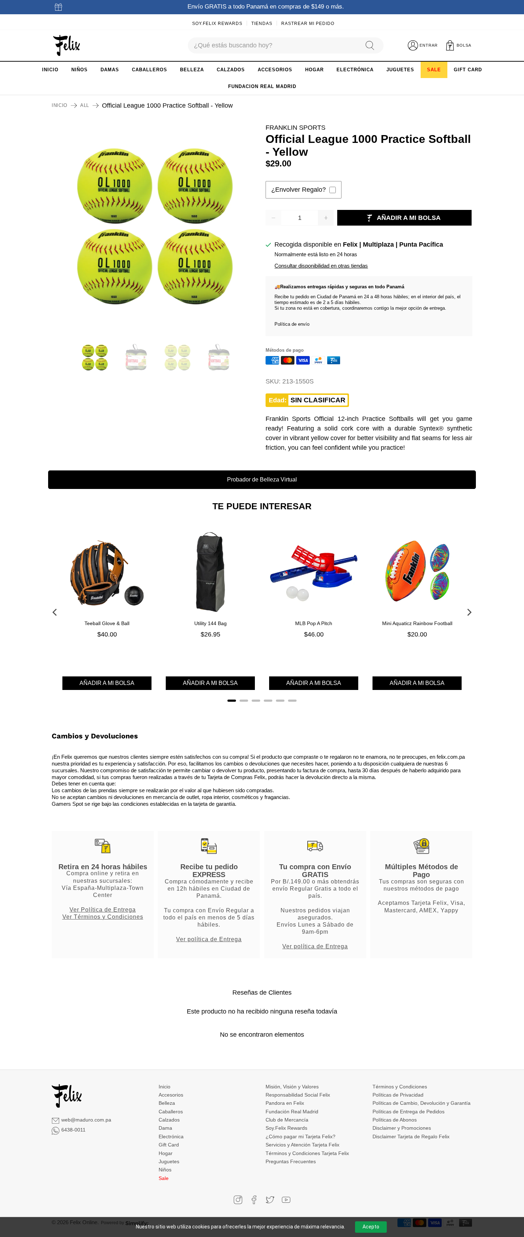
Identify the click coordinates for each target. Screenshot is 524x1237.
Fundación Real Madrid (292, 1111)
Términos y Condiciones (400, 1086)
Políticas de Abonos (395, 1120)
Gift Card (169, 1145)
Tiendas (261, 23)
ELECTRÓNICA (355, 69)
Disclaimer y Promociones (402, 1128)
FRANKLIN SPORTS (295, 127)
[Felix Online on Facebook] (254, 1199)
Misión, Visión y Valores (292, 1086)
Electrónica (171, 1136)
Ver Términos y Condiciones (102, 916)
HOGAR (314, 69)
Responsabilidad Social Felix (298, 1095)
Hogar (166, 1153)
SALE (434, 69)
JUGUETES (400, 69)
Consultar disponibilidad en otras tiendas (321, 266)
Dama (165, 1128)
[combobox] (273, 45)
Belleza (167, 1103)
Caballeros (171, 1111)
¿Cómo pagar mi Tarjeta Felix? (300, 1136)
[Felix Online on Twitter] (270, 1199)
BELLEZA (192, 69)
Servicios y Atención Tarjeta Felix (302, 1145)
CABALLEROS (149, 69)
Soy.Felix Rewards (217, 23)
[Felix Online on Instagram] (237, 1199)
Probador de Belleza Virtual (262, 479)
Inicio (59, 105)
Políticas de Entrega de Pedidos (409, 1111)
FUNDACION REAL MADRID (262, 86)
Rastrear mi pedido (307, 23)
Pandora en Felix (285, 1103)
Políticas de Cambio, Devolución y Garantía (422, 1103)
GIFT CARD (468, 69)
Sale (164, 1178)
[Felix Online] (66, 45)
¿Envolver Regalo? (298, 189)
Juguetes (169, 1161)
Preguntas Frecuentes (291, 1161)
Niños (165, 1169)
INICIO (50, 69)
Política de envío (291, 324)
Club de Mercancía (287, 1120)
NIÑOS (79, 69)
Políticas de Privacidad (398, 1095)
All (84, 105)
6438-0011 (73, 1130)
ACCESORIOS (275, 69)
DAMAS (110, 69)
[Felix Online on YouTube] (286, 1199)
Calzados (169, 1120)
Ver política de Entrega (209, 939)
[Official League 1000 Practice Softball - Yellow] (155, 226)
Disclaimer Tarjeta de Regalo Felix (411, 1136)
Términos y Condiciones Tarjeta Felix (307, 1153)
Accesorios (171, 1095)
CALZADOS (231, 69)
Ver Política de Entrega (103, 909)
